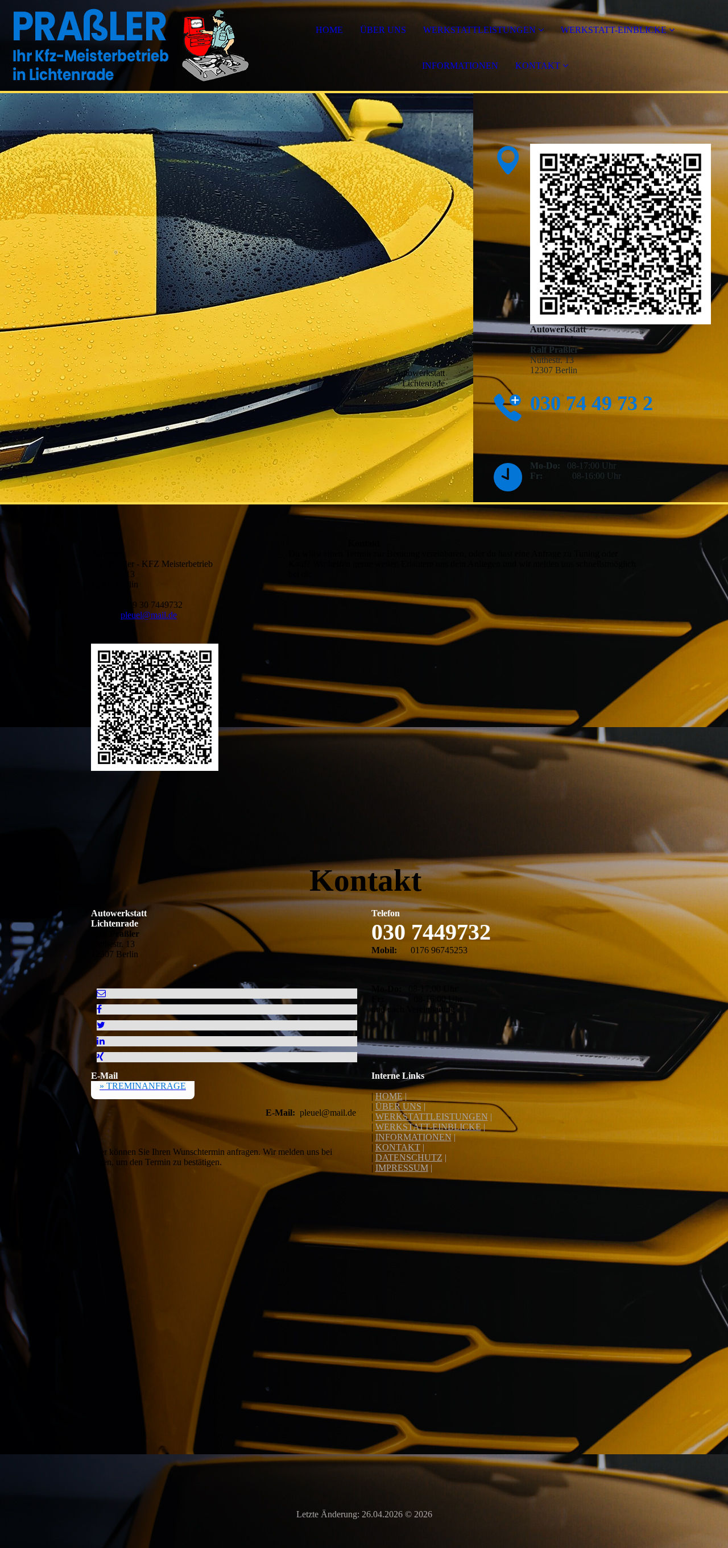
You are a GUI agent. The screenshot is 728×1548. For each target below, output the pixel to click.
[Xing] (100, 1057)
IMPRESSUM (401, 1168)
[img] (131, 45)
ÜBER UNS (383, 30)
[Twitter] (101, 1025)
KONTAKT (537, 65)
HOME (329, 30)
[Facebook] (99, 1009)
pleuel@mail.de (149, 615)
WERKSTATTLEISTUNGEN (479, 30)
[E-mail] (101, 993)
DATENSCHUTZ (408, 1157)
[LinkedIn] (101, 1041)
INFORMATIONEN (460, 65)
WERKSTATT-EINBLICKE (614, 30)
